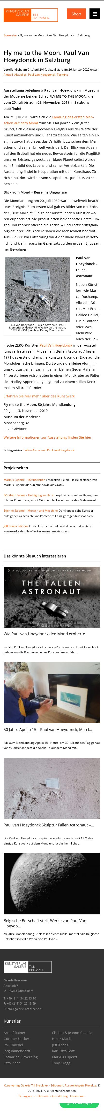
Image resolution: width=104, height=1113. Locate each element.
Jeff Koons (60, 1045)
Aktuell (8, 75)
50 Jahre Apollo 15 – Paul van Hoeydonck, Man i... (48, 729)
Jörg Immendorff (17, 1051)
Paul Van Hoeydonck (41, 75)
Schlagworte (27, 1096)
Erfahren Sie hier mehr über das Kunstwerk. (39, 396)
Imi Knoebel (13, 1045)
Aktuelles (20, 75)
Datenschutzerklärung (53, 1096)
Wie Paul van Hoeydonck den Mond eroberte (44, 634)
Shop (76, 14)
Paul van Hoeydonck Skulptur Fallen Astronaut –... (49, 825)
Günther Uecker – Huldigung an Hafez (29, 495)
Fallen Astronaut (35, 450)
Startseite (10, 35)
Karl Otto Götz (63, 1051)
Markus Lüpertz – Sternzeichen (24, 480)
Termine (62, 75)
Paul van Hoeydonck (60, 450)
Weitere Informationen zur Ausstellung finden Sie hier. (48, 437)
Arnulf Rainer (14, 1032)
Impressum (77, 1096)
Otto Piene (12, 1063)
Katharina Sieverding (21, 1057)
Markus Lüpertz (64, 1057)
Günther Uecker (16, 1038)
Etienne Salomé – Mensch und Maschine (31, 511)
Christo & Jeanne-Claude (72, 1032)
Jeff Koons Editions (16, 526)
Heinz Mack (61, 1038)
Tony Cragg (61, 1063)
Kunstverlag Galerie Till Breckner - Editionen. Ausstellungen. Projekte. (50, 1085)
